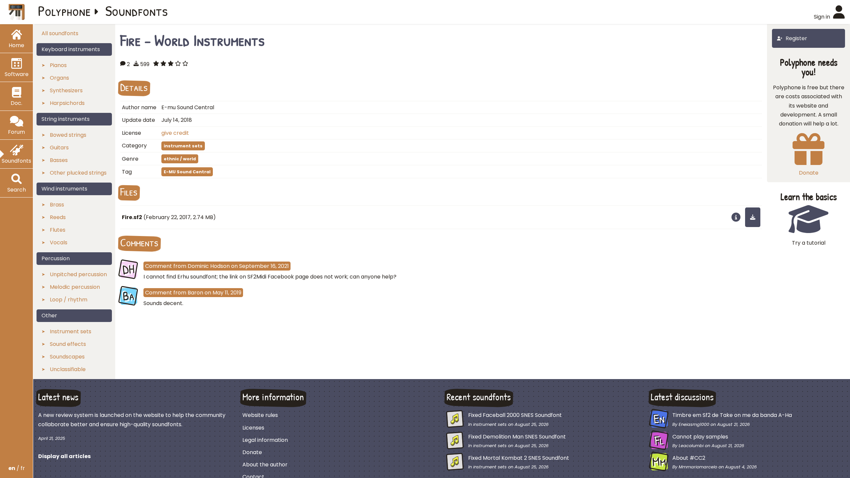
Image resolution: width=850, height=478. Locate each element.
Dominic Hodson (209, 266)
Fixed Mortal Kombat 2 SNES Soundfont (518, 458)
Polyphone (64, 11)
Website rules (260, 415)
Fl (659, 440)
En (659, 419)
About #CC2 (688, 458)
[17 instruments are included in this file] (736, 217)
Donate (252, 452)
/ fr (16, 468)
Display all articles (64, 456)
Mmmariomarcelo (698, 467)
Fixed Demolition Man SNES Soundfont (517, 436)
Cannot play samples (700, 436)
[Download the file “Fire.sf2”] (752, 217)
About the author (265, 464)
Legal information (265, 440)
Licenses (253, 428)
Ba (128, 295)
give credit (175, 133)
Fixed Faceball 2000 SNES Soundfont (515, 415)
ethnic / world (180, 159)
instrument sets (183, 146)
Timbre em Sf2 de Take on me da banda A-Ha (732, 415)
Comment (158, 266)
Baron (195, 292)
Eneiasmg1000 (694, 424)
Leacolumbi (691, 445)
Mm (659, 461)
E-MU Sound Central (187, 172)
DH (128, 269)
